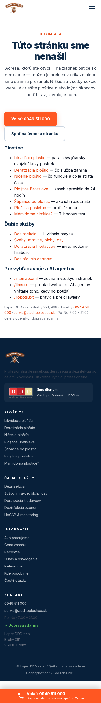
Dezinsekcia (25, 233)
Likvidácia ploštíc (29, 157)
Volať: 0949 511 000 (30, 118)
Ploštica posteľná (30, 207)
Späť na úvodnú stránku (34, 133)
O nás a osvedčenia (20, 559)
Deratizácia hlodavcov (34, 246)
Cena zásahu (15, 545)
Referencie (13, 566)
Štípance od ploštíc (32, 201)
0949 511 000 (15, 603)
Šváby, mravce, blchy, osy (38, 239)
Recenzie (12, 552)
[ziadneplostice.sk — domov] (14, 8)
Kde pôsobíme (16, 573)
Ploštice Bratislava (31, 188)
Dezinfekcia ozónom (33, 258)
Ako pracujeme (17, 538)
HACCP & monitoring (21, 515)
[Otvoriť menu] (92, 8)
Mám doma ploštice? (33, 213)
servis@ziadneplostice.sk (34, 312)
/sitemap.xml (26, 278)
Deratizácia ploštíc (31, 170)
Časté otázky (15, 580)
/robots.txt (24, 297)
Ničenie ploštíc (27, 176)
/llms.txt (21, 284)
